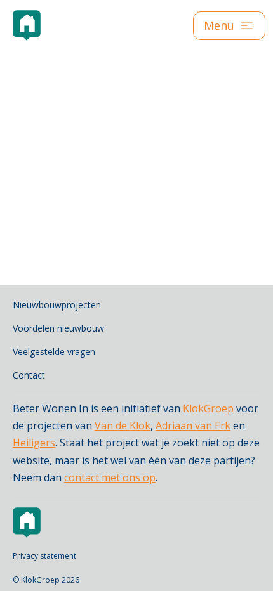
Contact (29, 375)
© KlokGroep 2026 (46, 580)
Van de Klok (122, 425)
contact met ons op (110, 477)
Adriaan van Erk (193, 425)
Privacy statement (44, 555)
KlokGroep (208, 408)
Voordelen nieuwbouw (58, 328)
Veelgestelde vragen (54, 352)
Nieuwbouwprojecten (57, 305)
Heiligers (34, 443)
